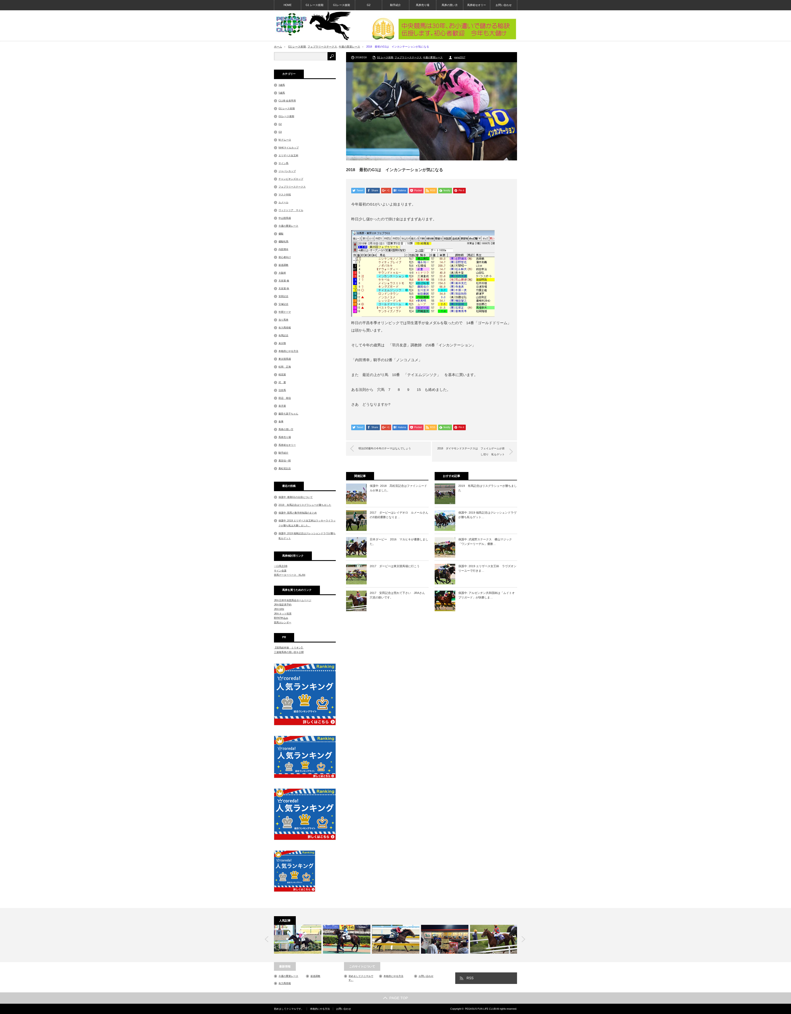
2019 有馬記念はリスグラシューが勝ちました (487, 488)
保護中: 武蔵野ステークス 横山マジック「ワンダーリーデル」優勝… (485, 542)
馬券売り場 (422, 5)
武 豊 (282, 382)
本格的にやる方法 (288, 351)
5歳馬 (281, 92)
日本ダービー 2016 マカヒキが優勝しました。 (399, 542)
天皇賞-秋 (283, 288)
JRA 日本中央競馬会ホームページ (292, 600)
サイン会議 (280, 570)
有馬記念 (283, 335)
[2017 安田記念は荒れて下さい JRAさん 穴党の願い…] (493, 939)
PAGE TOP (398, 998)
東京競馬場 (284, 358)
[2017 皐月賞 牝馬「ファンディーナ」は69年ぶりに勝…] (297, 939)
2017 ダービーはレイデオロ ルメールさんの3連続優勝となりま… (399, 515)
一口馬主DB (280, 566)
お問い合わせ (504, 5)
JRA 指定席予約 (282, 604)
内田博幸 (283, 249)
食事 (280, 421)
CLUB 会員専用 (287, 100)
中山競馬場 (284, 218)
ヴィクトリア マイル (290, 210)
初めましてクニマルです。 (289, 1008)
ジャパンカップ (287, 171)
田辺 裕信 (284, 398)
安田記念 (283, 296)
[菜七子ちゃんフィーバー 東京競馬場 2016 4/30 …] (346, 939)
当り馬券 (283, 319)
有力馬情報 (284, 327)
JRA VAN (279, 609)
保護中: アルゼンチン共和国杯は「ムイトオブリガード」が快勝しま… (486, 595)
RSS (470, 978)
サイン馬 (283, 163)
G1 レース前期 (314, 5)
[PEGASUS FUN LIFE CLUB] (313, 26)
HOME (288, 5)
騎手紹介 (395, 5)
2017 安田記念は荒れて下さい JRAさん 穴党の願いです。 (399, 595)
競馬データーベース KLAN (289, 575)
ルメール (283, 202)
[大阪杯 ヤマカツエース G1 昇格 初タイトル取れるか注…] (395, 939)
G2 (368, 5)
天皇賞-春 (283, 280)
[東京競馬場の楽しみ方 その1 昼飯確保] (444, 939)
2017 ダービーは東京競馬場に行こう (395, 566)
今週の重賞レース (349, 46)
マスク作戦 (284, 194)
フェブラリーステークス (322, 46)
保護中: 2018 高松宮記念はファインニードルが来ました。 (398, 488)
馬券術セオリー (476, 5)
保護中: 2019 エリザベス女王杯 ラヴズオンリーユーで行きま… (487, 568)
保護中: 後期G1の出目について (295, 497)
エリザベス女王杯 (288, 155)
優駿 (280, 233)
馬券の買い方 (450, 5)
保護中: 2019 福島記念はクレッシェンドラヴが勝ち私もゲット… (487, 515)
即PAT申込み (281, 618)
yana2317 (459, 57)
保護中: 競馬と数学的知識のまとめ (297, 512)
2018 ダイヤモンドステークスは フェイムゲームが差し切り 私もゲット (471, 451)
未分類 (282, 343)
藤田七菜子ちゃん (288, 413)
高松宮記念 (284, 468)
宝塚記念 (283, 304)
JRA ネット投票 (282, 613)
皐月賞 (282, 405)
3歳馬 (281, 85)
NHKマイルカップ (288, 147)
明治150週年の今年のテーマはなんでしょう (384, 448)
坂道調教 (283, 265)
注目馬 (282, 390)
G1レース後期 (341, 5)
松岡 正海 (284, 366)
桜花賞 (282, 374)
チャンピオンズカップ (290, 179)
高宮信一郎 (284, 460)
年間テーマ (284, 312)
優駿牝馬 (283, 241)
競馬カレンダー (282, 622)
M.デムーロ (284, 139)
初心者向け (284, 257)
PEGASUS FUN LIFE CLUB (480, 1008)
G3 (280, 132)
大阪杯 (282, 272)
